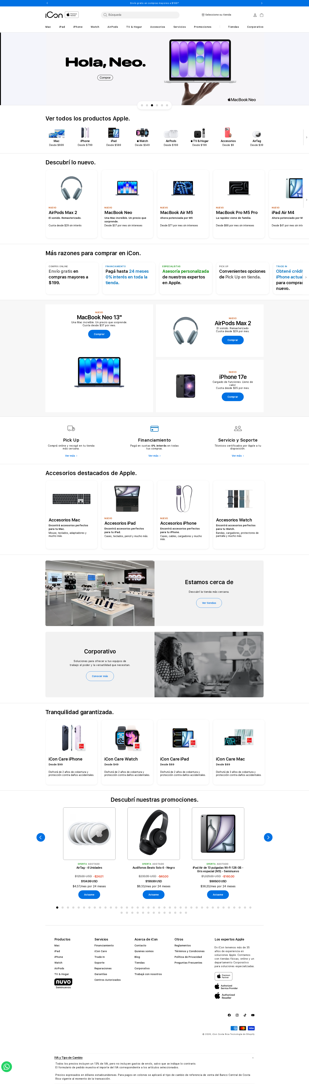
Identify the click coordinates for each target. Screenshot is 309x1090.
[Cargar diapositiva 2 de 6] (146, 105)
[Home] (54, 14)
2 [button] (63, 908)
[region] (154, 69)
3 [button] (68, 908)
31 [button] (219, 908)
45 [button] (160, 913)
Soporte (99, 962)
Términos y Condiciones (190, 951)
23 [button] (176, 908)
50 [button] (186, 913)
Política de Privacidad (188, 957)
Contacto (140, 945)
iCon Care (100, 951)
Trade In (99, 957)
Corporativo (142, 968)
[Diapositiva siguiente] (306, 137)
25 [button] (186, 908)
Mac (57, 945)
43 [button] (149, 913)
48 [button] (176, 913)
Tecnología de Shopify (242, 1034)
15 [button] (133, 908)
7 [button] (90, 908)
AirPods (59, 968)
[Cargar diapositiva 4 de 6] (157, 105)
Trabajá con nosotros (148, 974)
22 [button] (170, 908)
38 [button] (122, 913)
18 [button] (149, 908)
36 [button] (245, 908)
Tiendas (139, 962)
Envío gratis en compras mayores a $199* (154, 3)
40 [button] (133, 913)
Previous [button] (47, 3)
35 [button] (240, 908)
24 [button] (181, 908)
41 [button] (138, 913)
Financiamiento (104, 945)
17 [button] (144, 908)
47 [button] (170, 913)
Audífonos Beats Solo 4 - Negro (154, 867)
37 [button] (251, 908)
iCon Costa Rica (221, 1034)
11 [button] (111, 908)
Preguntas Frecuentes (188, 962)
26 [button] (192, 908)
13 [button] (122, 908)
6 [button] (85, 908)
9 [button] (101, 908)
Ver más (70, 455)
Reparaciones (103, 968)
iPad (57, 951)
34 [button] (235, 908)
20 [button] (160, 908)
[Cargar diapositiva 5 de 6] (162, 105)
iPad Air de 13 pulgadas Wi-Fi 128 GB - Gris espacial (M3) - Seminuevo (218, 869)
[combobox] (140, 15)
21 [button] (165, 908)
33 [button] (229, 908)
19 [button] (154, 908)
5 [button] (79, 908)
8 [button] (95, 908)
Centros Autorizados (107, 979)
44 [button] (154, 913)
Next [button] (262, 3)
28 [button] (203, 908)
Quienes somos (144, 951)
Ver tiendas (209, 602)
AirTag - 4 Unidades (89, 867)
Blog (137, 957)
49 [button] (181, 913)
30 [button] (213, 908)
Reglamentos (183, 945)
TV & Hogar (61, 974)
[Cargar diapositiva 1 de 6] (141, 105)
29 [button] (208, 908)
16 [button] (138, 908)
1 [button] (58, 908)
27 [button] (197, 908)
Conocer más (100, 676)
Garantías (100, 974)
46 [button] (165, 913)
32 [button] (224, 908)
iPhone (58, 957)
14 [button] (127, 908)
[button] (154, 1057)
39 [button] (127, 913)
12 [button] (117, 908)
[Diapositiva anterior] (40, 837)
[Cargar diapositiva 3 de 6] (151, 105)
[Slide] (154, 69)
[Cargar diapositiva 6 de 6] (167, 105)
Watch (58, 962)
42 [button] (144, 913)
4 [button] (74, 908)
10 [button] (106, 908)
